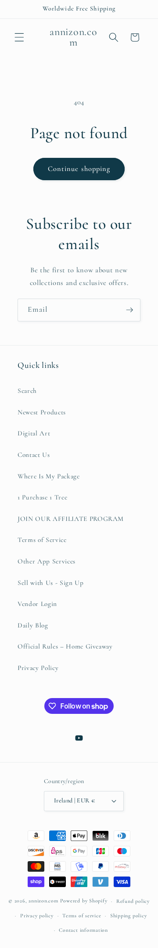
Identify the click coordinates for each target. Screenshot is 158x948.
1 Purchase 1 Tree (42, 497)
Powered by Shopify (84, 901)
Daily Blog (33, 625)
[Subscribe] (129, 310)
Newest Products (42, 412)
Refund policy (133, 901)
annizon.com (43, 901)
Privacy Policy (38, 668)
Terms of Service (42, 540)
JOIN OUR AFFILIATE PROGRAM (71, 519)
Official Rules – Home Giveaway (65, 646)
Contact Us (34, 455)
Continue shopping (79, 168)
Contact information (83, 930)
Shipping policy (128, 915)
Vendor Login (37, 604)
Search (27, 391)
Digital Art (34, 433)
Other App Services (46, 561)
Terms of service (81, 915)
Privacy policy (37, 915)
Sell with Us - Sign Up (51, 583)
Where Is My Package (49, 476)
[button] (19, 37)
